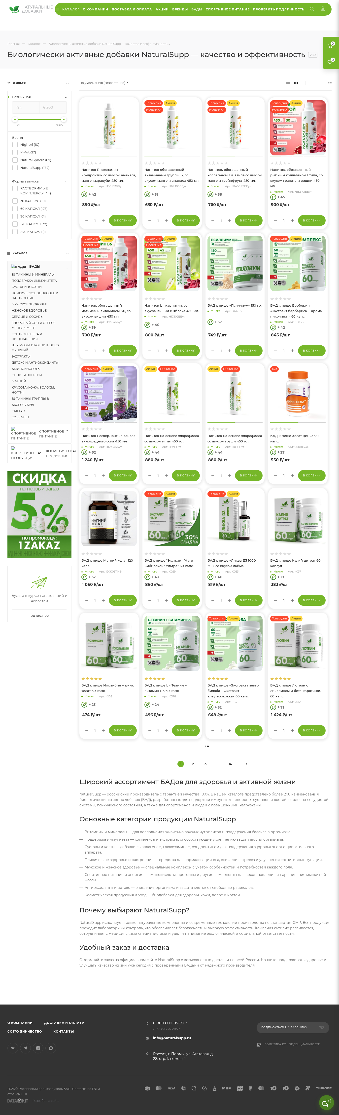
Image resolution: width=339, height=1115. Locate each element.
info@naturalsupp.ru (172, 1038)
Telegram (25, 1048)
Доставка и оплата (64, 1023)
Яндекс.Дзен (38, 1048)
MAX (50, 1048)
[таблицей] (330, 83)
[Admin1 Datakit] (323, 9)
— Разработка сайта (43, 1101)
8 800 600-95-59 (168, 1023)
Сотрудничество (24, 1031)
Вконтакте (12, 1048)
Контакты (63, 1031)
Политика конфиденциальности (293, 1044)
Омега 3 (86, 976)
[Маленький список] (288, 83)
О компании (20, 1023)
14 (230, 764)
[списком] (322, 83)
